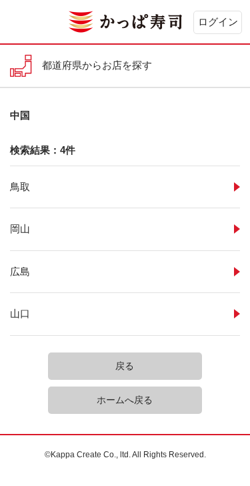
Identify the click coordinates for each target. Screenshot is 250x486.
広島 (20, 271)
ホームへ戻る (125, 400)
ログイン (218, 21)
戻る (124, 365)
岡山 (20, 228)
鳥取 (20, 186)
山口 (20, 313)
